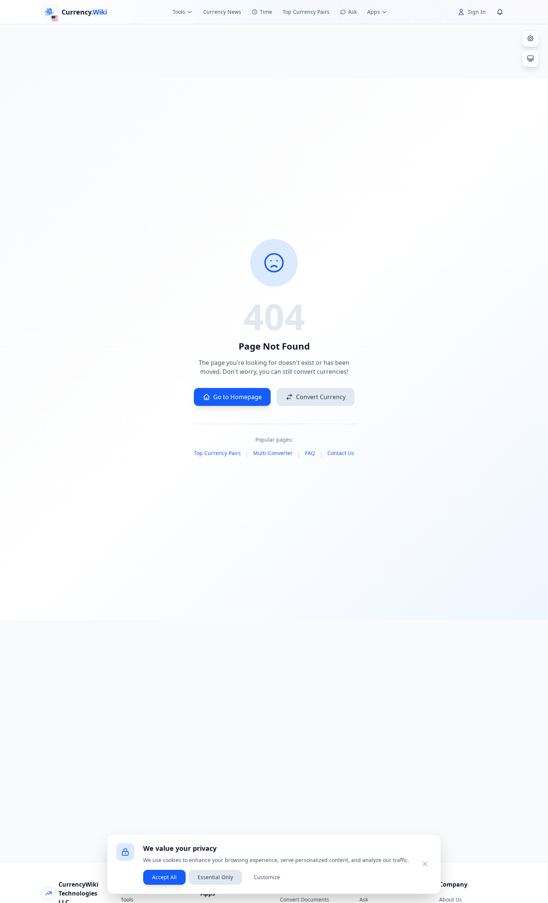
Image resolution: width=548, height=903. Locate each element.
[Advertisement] (274, 50)
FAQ (310, 453)
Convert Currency (321, 397)
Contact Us (340, 453)
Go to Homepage (237, 397)
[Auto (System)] (530, 58)
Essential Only (215, 877)
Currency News (222, 11)
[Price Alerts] (500, 12)
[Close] (425, 864)
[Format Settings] (530, 38)
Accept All (164, 877)
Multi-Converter (273, 453)
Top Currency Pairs (306, 11)
